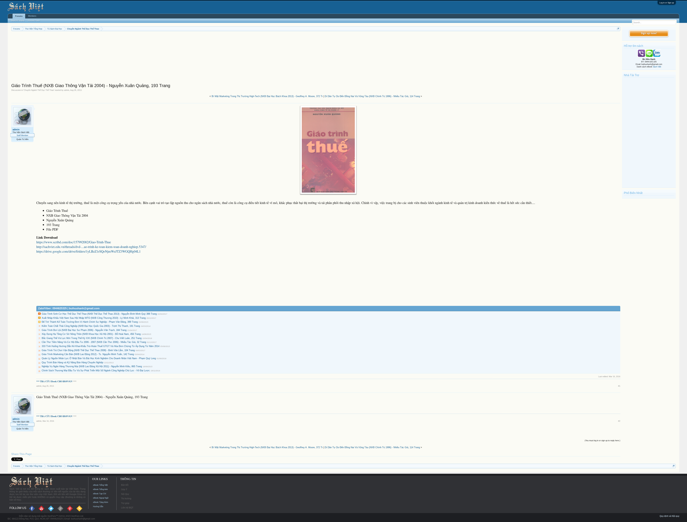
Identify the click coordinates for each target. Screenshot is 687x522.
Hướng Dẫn (98, 506)
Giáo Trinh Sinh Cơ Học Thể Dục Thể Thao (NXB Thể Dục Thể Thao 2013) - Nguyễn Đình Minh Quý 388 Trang (99, 313)
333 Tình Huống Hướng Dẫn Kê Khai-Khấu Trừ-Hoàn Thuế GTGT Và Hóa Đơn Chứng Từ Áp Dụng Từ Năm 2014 (100, 346)
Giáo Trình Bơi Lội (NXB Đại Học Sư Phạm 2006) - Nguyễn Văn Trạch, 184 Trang (84, 330)
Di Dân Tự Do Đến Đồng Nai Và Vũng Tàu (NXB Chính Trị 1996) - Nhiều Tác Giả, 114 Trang (372, 96)
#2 (619, 421)
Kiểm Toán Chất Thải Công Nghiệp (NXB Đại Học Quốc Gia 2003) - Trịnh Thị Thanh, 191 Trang (91, 326)
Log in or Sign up (666, 3)
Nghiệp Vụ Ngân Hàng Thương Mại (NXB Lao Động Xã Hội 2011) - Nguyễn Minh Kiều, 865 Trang (92, 366)
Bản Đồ (124, 485)
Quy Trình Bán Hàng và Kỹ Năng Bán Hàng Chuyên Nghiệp (72, 362)
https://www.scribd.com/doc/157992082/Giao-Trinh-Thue (73, 242)
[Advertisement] (118, 58)
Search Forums (18, 20)
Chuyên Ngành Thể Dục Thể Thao (39, 90)
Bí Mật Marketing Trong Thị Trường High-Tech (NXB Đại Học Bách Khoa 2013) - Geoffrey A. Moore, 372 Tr (267, 96)
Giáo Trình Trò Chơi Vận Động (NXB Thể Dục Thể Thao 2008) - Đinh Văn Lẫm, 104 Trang (88, 350)
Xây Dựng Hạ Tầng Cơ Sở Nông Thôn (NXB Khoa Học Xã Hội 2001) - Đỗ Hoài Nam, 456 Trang (91, 334)
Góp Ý (124, 489)
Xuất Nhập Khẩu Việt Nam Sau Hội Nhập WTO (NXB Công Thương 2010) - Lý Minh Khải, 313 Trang (94, 318)
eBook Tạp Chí (99, 494)
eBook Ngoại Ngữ (100, 498)
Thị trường (126, 498)
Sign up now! (649, 33)
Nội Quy (125, 494)
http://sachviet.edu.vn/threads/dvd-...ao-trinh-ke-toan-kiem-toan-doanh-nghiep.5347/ (91, 246)
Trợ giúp (125, 503)
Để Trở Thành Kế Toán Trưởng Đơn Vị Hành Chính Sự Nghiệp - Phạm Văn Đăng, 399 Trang (90, 322)
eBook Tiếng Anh (100, 489)
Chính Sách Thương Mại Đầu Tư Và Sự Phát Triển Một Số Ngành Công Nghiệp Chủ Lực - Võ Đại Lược (96, 370)
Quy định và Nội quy (669, 516)
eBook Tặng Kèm (100, 502)
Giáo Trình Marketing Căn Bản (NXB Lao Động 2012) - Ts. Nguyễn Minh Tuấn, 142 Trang (88, 354)
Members (32, 16)
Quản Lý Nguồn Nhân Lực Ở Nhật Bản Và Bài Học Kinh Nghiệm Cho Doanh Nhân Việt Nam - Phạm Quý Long (99, 358)
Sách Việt (657, 67)
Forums (19, 16)
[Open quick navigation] (618, 29)
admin (66, 90)
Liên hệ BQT (127, 507)
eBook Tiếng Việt (100, 485)
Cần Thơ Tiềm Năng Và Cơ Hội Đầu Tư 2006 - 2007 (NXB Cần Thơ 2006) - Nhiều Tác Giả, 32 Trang (94, 342)
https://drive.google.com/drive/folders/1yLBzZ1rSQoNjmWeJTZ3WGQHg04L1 (88, 251)
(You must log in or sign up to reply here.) (602, 440)
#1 (619, 386)
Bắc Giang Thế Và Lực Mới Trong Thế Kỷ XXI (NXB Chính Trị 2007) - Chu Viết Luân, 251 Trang (92, 338)
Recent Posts (34, 20)
